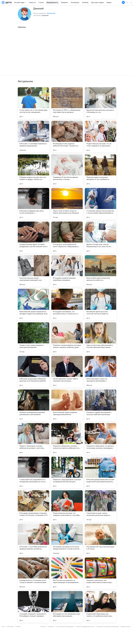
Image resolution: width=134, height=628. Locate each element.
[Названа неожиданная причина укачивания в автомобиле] (33, 405)
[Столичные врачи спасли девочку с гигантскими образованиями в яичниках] (100, 203)
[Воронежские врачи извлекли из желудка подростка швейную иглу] (33, 304)
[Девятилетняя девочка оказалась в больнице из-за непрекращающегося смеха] (100, 103)
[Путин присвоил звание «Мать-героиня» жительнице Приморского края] (67, 371)
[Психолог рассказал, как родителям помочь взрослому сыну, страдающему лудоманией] (100, 573)
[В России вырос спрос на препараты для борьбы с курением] (100, 371)
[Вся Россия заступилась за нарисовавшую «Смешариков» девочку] (67, 573)
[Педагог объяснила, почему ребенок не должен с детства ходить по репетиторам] (33, 439)
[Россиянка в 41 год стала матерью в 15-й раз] (100, 539)
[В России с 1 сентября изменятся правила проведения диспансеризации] (33, 136)
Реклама (18, 626)
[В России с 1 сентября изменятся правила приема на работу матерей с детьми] (33, 539)
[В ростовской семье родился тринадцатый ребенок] (67, 405)
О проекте (43, 626)
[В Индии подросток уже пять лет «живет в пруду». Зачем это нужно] (33, 170)
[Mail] (3, 2)
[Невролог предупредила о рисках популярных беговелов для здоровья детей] (67, 472)
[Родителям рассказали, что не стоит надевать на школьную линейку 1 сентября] (100, 136)
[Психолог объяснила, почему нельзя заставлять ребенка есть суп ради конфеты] (67, 439)
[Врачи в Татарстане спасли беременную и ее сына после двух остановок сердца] (100, 237)
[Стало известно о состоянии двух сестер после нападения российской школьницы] (33, 103)
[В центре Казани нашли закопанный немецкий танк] (33, 271)
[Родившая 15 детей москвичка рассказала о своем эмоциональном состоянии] (67, 170)
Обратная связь (125, 626)
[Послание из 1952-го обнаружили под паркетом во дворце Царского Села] (67, 103)
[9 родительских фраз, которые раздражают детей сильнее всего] (33, 237)
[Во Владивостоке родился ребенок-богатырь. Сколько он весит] (67, 136)
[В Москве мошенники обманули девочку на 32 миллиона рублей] (33, 371)
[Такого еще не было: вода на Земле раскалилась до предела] (67, 203)
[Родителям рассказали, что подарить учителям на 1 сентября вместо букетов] (67, 506)
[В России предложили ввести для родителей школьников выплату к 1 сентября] (100, 472)
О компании (10, 626)
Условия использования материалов (107, 626)
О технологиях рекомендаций (65, 626)
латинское (51, 13)
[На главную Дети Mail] (8, 2)
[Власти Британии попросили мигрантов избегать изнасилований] (100, 271)
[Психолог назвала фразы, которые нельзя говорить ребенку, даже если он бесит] (67, 338)
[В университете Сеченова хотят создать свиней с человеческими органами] (33, 573)
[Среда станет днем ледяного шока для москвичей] (33, 338)
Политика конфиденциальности (85, 626)
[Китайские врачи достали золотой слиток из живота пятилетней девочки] (100, 304)
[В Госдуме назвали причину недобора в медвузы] (67, 271)
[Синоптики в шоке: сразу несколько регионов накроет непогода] (100, 506)
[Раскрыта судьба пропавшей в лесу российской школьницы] (100, 405)
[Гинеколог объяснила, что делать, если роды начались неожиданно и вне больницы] (100, 439)
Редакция (51, 626)
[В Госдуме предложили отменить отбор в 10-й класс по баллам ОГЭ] (33, 506)
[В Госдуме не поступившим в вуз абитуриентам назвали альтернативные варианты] (67, 607)
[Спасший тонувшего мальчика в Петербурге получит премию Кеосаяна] (33, 607)
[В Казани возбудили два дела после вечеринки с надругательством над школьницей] (33, 203)
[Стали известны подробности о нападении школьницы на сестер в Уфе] (33, 472)
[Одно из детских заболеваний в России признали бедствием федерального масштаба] (100, 338)
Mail (3, 626)
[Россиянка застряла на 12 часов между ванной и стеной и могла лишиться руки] (67, 539)
